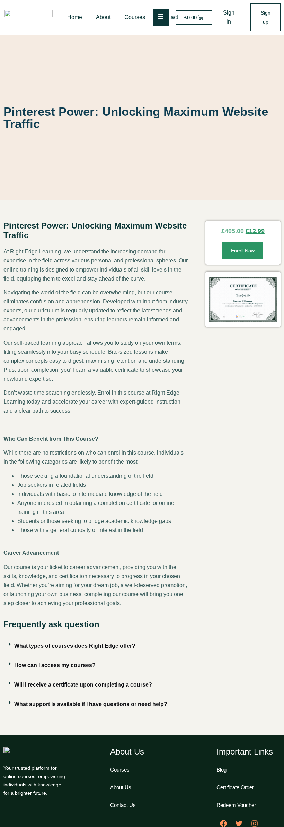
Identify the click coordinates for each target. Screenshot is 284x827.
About (103, 17)
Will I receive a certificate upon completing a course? (83, 685)
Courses (134, 17)
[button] (95, 646)
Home (74, 17)
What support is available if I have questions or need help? (90, 704)
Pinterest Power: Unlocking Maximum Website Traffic (135, 117)
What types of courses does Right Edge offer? (74, 646)
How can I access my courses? (55, 665)
